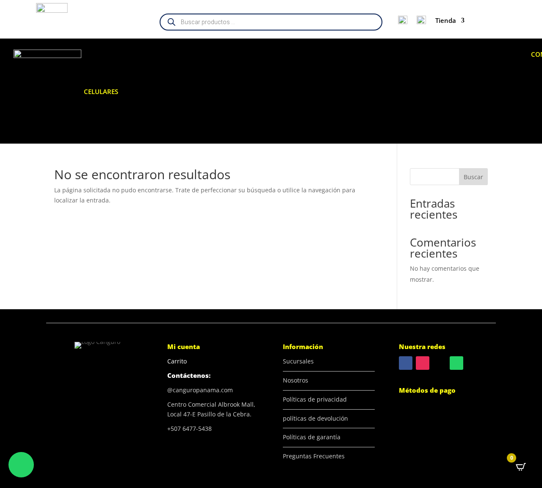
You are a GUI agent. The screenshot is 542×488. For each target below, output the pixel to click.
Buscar (473, 177)
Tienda (445, 20)
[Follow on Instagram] (422, 363)
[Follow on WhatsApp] (456, 363)
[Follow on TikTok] (439, 363)
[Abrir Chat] (21, 464)
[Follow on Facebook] (405, 363)
